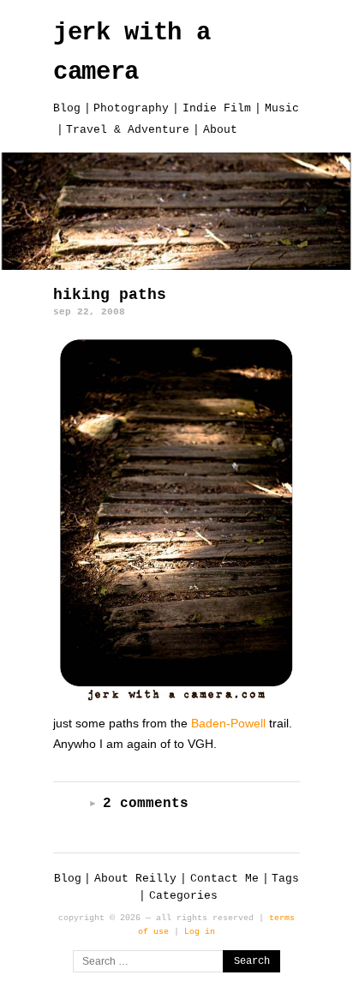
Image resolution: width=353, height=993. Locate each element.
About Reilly (135, 878)
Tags (285, 878)
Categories (183, 895)
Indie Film (216, 108)
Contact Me (224, 878)
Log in (199, 931)
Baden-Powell (228, 723)
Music (282, 108)
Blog (67, 108)
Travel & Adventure (127, 129)
